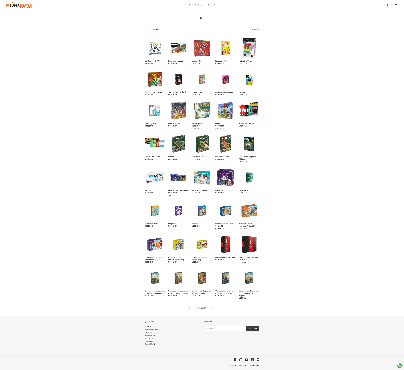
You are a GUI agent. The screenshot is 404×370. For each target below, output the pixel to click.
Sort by (147, 29)
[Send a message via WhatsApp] (399, 365)
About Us (148, 327)
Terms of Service (150, 344)
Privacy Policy (150, 341)
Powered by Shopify (253, 365)
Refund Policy (149, 338)
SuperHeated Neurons (241, 365)
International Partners (152, 330)
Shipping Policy (150, 335)
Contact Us (148, 332)
